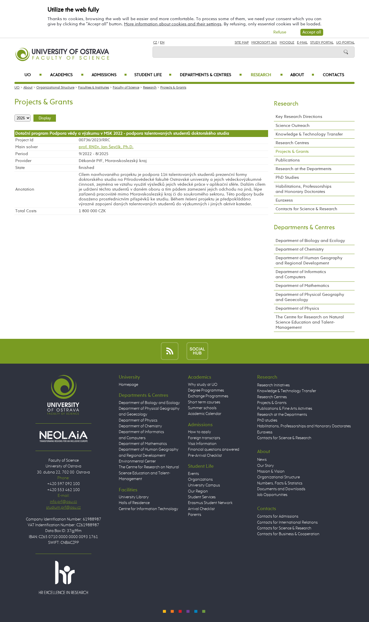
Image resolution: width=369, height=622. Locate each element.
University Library (134, 497)
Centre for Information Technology (148, 509)
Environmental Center (137, 461)
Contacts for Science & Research (306, 209)
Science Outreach (293, 125)
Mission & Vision (271, 471)
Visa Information (202, 444)
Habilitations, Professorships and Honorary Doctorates (304, 189)
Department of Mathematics (302, 285)
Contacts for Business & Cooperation (288, 534)
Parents (194, 515)
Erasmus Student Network (210, 503)
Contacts (333, 75)
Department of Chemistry (300, 249)
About (302, 75)
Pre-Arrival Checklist (205, 456)
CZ (155, 42)
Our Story (265, 466)
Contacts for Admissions (277, 516)
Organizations (200, 480)
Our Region (198, 491)
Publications (288, 160)
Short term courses (204, 402)
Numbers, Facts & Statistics (279, 483)
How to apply (199, 432)
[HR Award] (63, 577)
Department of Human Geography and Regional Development (309, 260)
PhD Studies (287, 177)
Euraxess (284, 200)
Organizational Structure (55, 87)
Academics (67, 75)
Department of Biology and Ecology (310, 240)
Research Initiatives (273, 385)
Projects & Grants (173, 87)
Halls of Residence (134, 503)
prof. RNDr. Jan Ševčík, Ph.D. (106, 147)
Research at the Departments (304, 169)
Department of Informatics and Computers (301, 274)
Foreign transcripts (204, 438)
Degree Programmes (206, 390)
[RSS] (169, 351)
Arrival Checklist (201, 509)
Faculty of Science (126, 87)
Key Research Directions (299, 116)
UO (33, 75)
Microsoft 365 (264, 42)
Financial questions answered (213, 450)
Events (193, 474)
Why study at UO (202, 385)
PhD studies (267, 420)
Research (267, 75)
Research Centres (292, 143)
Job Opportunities (272, 495)
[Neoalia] (63, 436)
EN (162, 42)
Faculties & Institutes (93, 87)
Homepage (128, 385)
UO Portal (345, 42)
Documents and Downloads (281, 489)
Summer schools (202, 408)
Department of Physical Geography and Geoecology (310, 297)
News (262, 460)
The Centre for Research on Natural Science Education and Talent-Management (310, 322)
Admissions (109, 75)
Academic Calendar (204, 414)
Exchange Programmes (208, 396)
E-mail (302, 42)
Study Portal (322, 42)
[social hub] (197, 351)
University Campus (204, 485)
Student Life (153, 75)
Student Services (202, 497)
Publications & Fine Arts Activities (284, 409)
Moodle (287, 42)
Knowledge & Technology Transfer (309, 134)
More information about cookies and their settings (172, 24)
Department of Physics (297, 308)
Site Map (242, 42)
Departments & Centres (211, 75)
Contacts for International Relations (287, 522)
